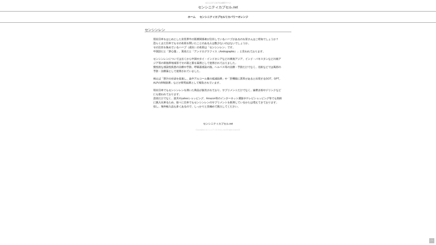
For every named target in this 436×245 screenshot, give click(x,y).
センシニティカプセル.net (218, 123)
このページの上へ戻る (431, 240)
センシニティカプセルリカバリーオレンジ (224, 16)
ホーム (192, 16)
